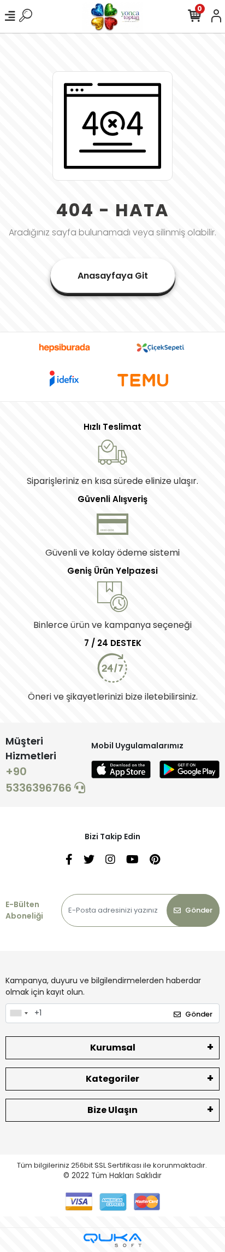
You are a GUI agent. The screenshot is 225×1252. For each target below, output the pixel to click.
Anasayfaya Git (113, 275)
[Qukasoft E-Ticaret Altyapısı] (112, 1240)
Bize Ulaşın (112, 1110)
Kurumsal (112, 1047)
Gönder (198, 910)
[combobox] (18, 1013)
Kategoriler (112, 1078)
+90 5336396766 (39, 779)
